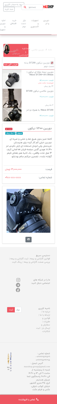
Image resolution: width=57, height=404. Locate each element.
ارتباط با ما (45, 315)
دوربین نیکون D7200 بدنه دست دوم (39, 64)
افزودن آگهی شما (11, 64)
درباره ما (46, 311)
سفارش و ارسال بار (45, 326)
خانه (50, 49)
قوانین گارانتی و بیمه (40, 258)
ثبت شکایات (43, 330)
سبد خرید (9, 9)
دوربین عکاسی (38, 49)
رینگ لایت (17, 262)
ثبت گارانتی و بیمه (19, 258)
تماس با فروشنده (27, 399)
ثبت (11, 309)
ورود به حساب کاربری (14, 4)
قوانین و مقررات (46, 320)
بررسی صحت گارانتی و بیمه (37, 262)
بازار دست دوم (23, 23)
